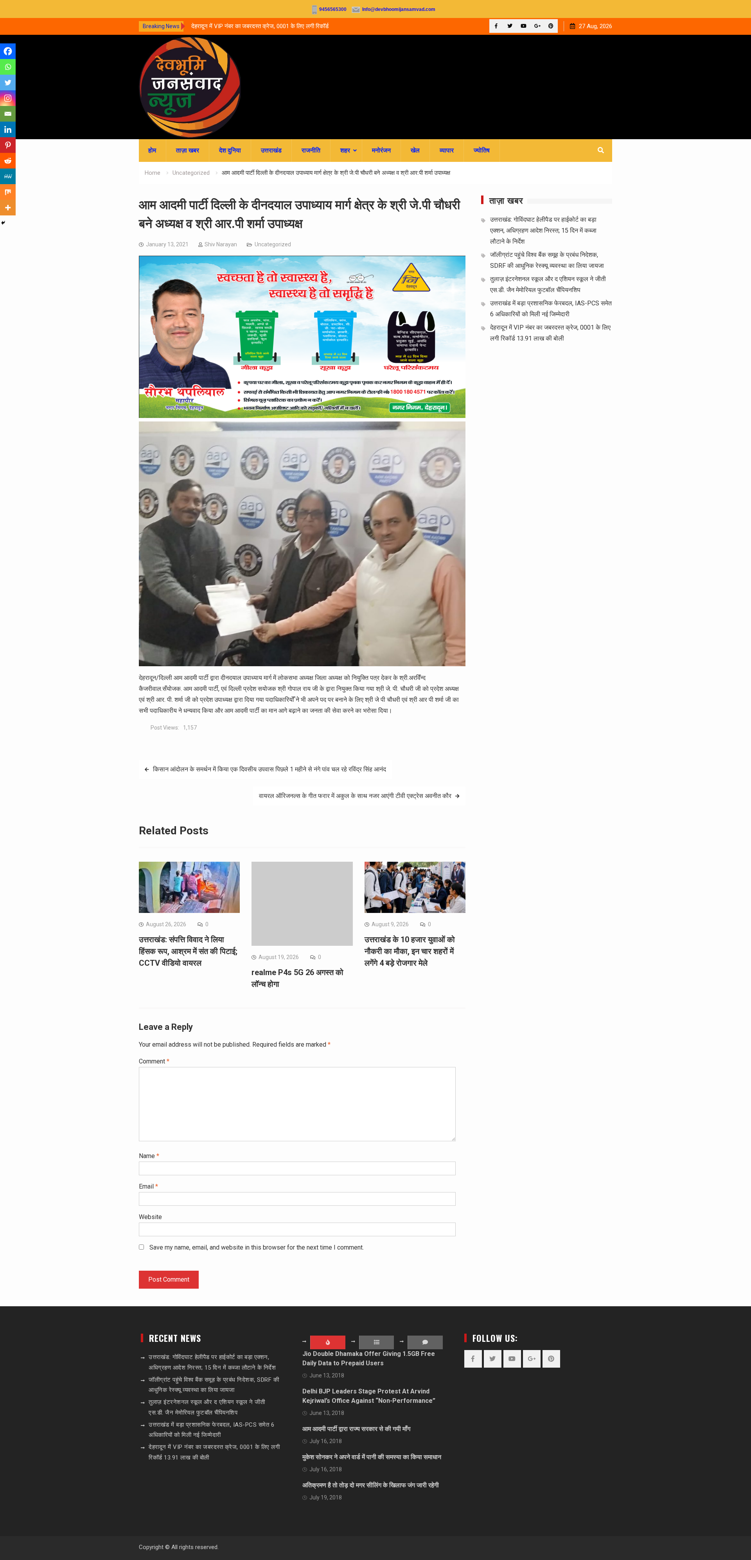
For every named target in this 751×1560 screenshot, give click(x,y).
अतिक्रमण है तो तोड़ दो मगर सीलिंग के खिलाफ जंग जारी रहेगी (370, 1485)
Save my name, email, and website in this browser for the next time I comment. (256, 1247)
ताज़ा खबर (187, 150)
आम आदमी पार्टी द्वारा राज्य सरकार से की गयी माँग (356, 1429)
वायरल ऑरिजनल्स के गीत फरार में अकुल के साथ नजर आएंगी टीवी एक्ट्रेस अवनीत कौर (355, 796)
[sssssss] (302, 416)
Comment (154, 1061)
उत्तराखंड (271, 150)
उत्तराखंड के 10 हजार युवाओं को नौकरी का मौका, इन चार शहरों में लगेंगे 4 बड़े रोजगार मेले (410, 951)
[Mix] (8, 192)
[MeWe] (8, 176)
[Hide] (3, 223)
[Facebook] (496, 26)
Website (150, 1217)
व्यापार (447, 150)
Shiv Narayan (221, 244)
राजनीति (311, 150)
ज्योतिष (482, 150)
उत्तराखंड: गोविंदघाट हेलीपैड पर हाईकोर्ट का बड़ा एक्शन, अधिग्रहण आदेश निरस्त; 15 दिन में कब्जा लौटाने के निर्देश (543, 230)
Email (148, 1186)
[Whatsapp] (8, 67)
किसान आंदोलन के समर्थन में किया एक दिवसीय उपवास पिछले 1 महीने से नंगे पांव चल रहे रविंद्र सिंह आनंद (269, 769)
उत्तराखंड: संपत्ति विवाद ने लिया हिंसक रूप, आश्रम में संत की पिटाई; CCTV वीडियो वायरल (188, 951)
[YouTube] (523, 26)
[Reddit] (8, 161)
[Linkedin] (8, 129)
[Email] (8, 114)
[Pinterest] (551, 26)
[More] (8, 207)
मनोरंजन (381, 150)
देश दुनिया (230, 150)
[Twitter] (510, 26)
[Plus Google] (537, 26)
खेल (415, 150)
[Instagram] (8, 98)
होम (152, 150)
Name (149, 1156)
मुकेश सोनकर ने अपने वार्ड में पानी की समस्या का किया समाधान (371, 1457)
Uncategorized (273, 244)
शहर (345, 150)
